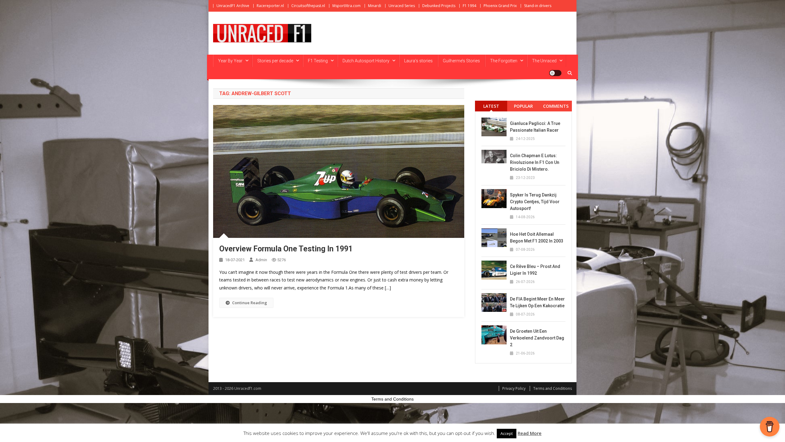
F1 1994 (469, 5)
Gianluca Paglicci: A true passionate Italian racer (535, 127)
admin (261, 260)
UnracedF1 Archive (232, 5)
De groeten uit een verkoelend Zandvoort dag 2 (537, 338)
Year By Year (230, 60)
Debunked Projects (438, 5)
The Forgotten (503, 60)
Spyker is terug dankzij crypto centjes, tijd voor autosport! (535, 201)
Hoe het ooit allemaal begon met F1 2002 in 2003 (536, 237)
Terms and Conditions (552, 388)
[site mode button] (555, 73)
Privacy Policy (514, 388)
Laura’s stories (418, 60)
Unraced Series (402, 5)
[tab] (491, 106)
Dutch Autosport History (366, 60)
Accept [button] (506, 433)
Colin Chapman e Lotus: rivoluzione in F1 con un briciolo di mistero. (534, 162)
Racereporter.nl (270, 5)
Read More (530, 433)
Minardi (374, 5)
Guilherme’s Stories (461, 60)
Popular (523, 106)
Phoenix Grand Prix (500, 5)
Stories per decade (275, 60)
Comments (556, 106)
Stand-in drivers (537, 5)
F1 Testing (318, 60)
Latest (491, 106)
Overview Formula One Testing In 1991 (286, 248)
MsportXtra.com (346, 5)
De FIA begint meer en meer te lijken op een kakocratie (537, 302)
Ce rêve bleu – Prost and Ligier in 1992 (535, 270)
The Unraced (544, 60)
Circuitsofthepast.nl (308, 5)
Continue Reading (249, 302)
